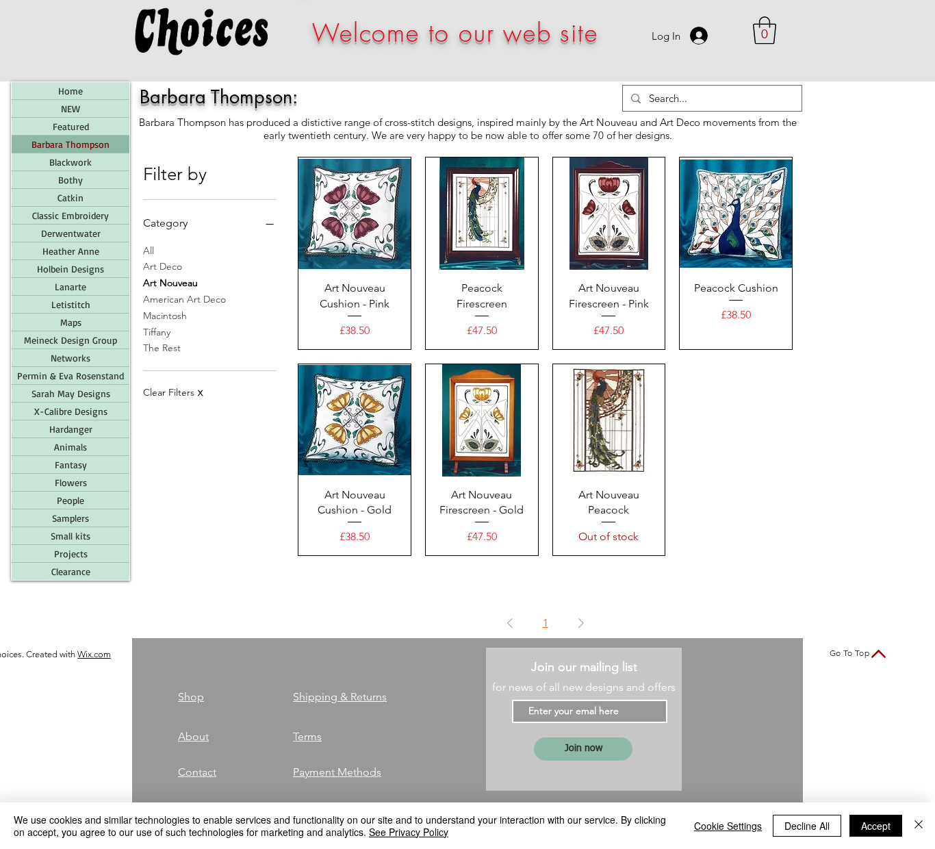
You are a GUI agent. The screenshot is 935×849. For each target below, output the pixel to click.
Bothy (70, 180)
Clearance (70, 571)
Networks (70, 358)
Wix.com (94, 654)
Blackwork (70, 162)
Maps (70, 322)
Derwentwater (71, 233)
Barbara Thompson (70, 144)
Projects (71, 553)
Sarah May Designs (70, 393)
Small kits (70, 536)
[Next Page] (581, 623)
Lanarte (70, 286)
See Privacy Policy (408, 832)
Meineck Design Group (70, 340)
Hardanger (70, 429)
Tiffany (156, 332)
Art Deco (162, 266)
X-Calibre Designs (70, 411)
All (148, 250)
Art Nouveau (170, 283)
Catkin (70, 197)
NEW (70, 108)
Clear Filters (173, 392)
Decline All (807, 826)
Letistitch (70, 304)
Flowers (71, 482)
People (70, 500)
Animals (70, 447)
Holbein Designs (70, 269)
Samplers (70, 518)
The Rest (162, 348)
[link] (764, 30)
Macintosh (165, 315)
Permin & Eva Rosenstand (70, 375)
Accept (876, 826)
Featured (71, 126)
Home (70, 91)
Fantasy (71, 464)
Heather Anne (70, 251)
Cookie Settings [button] (728, 826)
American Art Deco (184, 299)
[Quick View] (354, 213)
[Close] (918, 825)
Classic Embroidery (70, 215)
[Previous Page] (510, 623)
